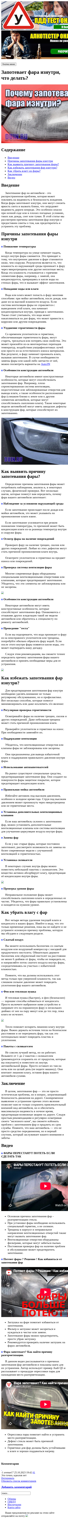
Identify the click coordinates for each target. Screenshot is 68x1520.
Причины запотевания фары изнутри (30, 161)
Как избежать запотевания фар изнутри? (32, 167)
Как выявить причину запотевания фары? (33, 164)
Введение (13, 157)
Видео (11, 177)
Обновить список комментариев (18, 1481)
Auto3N (45, 364)
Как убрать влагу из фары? (24, 171)
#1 (34, 1472)
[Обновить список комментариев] (1, 1469)
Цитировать (7, 1478)
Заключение (15, 174)
